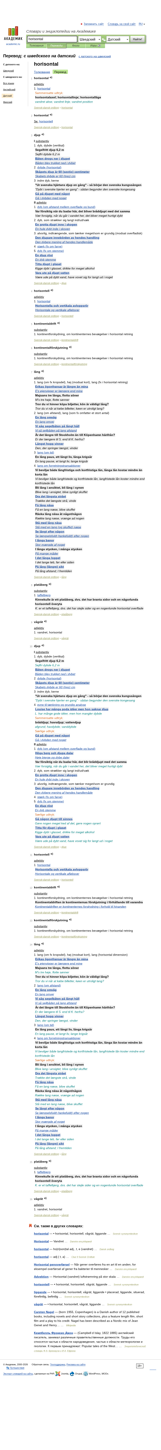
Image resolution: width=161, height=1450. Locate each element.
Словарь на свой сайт (122, 24)
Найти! (137, 39)
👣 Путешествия (15, 1368)
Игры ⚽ (95, 45)
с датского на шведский (95, 56)
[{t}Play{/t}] (51, 77)
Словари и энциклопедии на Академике (61, 31)
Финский (7, 102)
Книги (75, 45)
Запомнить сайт (94, 24)
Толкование (42, 72)
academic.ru (13, 44)
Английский (9, 89)
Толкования (36, 45)
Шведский (8, 70)
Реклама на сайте (76, 1364)
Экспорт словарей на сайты (18, 1373)
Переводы (56, 45)
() (49, 167)
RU (141, 24)
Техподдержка (57, 1364)
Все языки (8, 83)
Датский (7, 96)
